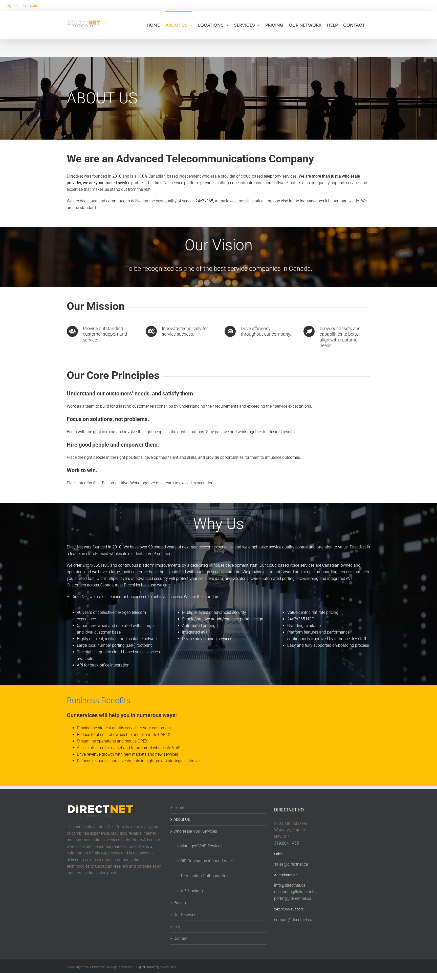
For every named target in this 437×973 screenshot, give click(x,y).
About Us (181, 819)
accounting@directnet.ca (296, 891)
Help (177, 926)
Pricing (179, 902)
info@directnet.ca (289, 885)
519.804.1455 (286, 843)
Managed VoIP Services (201, 846)
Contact (180, 938)
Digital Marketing (147, 967)
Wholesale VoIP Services (195, 831)
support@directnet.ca (293, 919)
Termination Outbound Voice (205, 875)
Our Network (184, 914)
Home (178, 807)
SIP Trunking (191, 890)
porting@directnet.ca (292, 898)
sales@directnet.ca (291, 864)
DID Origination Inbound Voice (207, 860)
